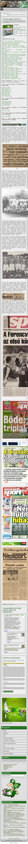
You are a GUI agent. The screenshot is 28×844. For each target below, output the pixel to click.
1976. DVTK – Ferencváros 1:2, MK (9, 67)
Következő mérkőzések (14, 817)
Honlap (4, 686)
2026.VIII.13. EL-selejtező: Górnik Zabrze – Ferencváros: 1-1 (15, 820)
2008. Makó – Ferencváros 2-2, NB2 (10, 75)
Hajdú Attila (23, 29)
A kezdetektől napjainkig (7, 738)
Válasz (6, 630)
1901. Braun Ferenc (6, 87)
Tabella (5, 769)
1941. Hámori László (6, 104)
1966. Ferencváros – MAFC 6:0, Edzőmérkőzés (12, 64)
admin (5, 810)
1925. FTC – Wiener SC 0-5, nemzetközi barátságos (13, 46)
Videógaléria (5, 733)
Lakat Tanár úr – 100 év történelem (15, 830)
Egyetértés (17, 838)
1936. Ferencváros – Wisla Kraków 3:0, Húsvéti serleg (13, 54)
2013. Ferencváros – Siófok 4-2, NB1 (10, 76)
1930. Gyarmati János (6, 91)
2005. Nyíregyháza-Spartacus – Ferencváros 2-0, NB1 (13, 73)
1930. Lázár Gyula (6, 92)
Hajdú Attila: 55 (6, 13)
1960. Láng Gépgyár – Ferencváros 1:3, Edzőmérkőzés (14, 61)
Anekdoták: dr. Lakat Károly (16, 833)
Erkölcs (10, 838)
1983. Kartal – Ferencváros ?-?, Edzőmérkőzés (12, 68)
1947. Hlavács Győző (6, 96)
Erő (13, 838)
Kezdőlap (4, 730)
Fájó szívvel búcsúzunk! (13, 804)
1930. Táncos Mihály (6, 116)
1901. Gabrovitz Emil (6, 88)
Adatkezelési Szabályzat (7, 753)
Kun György (14, 821)
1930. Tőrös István (6, 93)
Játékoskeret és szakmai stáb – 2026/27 (14, 808)
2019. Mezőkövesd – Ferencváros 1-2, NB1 (11, 78)
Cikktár (3, 746)
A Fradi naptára (10, 604)
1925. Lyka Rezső (6, 90)
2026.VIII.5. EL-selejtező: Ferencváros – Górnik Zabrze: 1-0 (14, 832)
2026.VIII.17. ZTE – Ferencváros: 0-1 (15, 813)
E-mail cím (5, 681)
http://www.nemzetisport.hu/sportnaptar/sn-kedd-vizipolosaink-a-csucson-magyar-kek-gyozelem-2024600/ (14, 649)
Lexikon (4, 735)
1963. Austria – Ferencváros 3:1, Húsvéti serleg (12, 62)
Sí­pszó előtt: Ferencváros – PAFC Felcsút (16, 14)
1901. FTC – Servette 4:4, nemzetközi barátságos (13, 41)
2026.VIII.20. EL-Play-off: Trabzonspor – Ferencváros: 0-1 (14, 806)
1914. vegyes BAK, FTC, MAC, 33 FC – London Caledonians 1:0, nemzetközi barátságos (14, 43)
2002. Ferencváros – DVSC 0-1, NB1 (10, 72)
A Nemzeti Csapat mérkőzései (9, 743)
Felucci (5, 830)
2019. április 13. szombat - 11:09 (12, 634)
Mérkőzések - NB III (8, 766)
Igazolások (6, 768)
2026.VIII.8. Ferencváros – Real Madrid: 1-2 (15, 823)
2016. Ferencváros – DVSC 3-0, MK (10, 77)
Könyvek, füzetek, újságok (8, 748)
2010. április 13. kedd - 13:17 (12, 646)
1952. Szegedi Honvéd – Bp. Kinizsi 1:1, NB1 (12, 59)
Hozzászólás (6, 665)
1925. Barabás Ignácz (6, 101)
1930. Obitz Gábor (6, 121)
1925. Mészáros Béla (6, 102)
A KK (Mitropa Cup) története (8, 740)
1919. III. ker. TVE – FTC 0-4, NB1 (9, 44)
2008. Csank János (6, 110)
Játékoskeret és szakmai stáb (10, 764)
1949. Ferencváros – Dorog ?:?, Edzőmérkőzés (12, 58)
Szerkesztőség (6, 22)
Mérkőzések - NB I (8, 765)
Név (4, 677)
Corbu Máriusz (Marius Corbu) (13, 812)
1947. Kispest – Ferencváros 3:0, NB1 (10, 56)
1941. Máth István (6, 94)
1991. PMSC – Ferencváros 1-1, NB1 (10, 70)
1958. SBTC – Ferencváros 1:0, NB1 (10, 60)
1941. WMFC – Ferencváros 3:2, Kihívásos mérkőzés (13, 55)
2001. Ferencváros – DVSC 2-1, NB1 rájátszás (12, 71)
